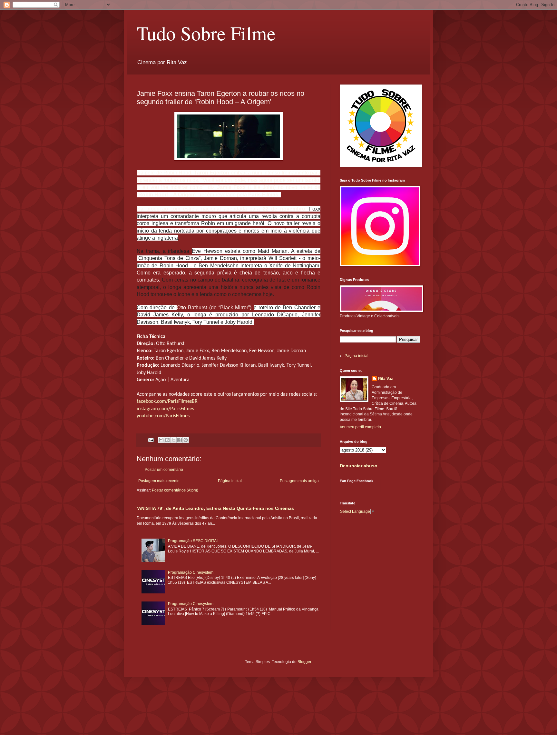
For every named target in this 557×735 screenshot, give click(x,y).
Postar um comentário (164, 469)
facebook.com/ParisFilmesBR (167, 401)
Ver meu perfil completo (360, 427)
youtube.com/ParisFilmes (163, 416)
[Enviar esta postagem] (150, 440)
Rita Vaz (385, 378)
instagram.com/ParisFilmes (165, 409)
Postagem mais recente (159, 481)
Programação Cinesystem (190, 572)
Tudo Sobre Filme (206, 33)
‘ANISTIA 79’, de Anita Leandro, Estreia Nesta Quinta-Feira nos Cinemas (215, 508)
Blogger (304, 662)
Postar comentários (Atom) (175, 490)
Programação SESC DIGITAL (193, 541)
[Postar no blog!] (167, 440)
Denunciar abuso (358, 465)
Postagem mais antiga (299, 481)
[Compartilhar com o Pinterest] (185, 440)
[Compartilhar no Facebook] (179, 440)
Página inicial (230, 481)
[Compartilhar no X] (173, 440)
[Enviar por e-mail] (161, 440)
